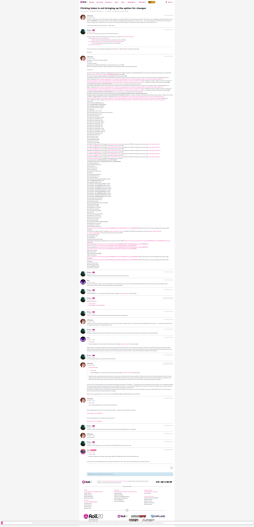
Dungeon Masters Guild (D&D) (151, 498)
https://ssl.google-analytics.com (139, 79)
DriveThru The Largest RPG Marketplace (91, 501)
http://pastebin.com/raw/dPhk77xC (95, 413)
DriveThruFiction (88, 505)
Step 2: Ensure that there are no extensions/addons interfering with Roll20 (107, 41)
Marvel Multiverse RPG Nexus (121, 498)
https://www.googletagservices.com (124, 79)
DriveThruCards (87, 506)
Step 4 (117, 49)
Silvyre (89, 30)
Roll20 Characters (88, 495)
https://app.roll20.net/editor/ (114, 144)
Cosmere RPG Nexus (119, 499)
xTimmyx (90, 16)
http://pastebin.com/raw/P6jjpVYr (94, 421)
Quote (93, 17)
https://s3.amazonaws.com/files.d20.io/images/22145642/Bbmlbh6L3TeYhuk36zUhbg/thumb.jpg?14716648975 (121, 247)
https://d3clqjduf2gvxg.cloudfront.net (121, 81)
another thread (93, 301)
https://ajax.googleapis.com (93, 81)
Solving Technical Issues (127, 36)
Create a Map (147, 493)
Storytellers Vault (148, 504)
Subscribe (152, 2)
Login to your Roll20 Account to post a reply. (102, 474)
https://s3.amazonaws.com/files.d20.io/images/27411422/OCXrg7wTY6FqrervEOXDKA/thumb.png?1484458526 (112, 260)
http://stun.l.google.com (140, 82)
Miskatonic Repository (149, 502)
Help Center (125, 481)
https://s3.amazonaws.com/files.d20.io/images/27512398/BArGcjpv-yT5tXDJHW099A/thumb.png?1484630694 (112, 256)
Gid (88, 450)
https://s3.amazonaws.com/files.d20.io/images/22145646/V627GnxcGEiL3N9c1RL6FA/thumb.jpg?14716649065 (121, 244)
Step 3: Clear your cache (95, 44)
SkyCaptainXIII (92, 367)
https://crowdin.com (129, 82)
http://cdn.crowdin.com (119, 82)
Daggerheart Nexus (118, 495)
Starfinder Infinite (148, 501)
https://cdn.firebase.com (135, 81)
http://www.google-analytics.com (106, 82)
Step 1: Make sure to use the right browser (99, 38)
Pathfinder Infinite (148, 499)
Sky (88, 280)
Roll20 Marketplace (88, 496)
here (163, 523)
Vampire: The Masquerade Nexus (121, 496)
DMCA (116, 481)
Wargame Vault (87, 508)
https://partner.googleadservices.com (106, 79)
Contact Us (121, 481)
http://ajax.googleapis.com (106, 81)
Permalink (89, 17)
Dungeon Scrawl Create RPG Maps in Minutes (150, 490)
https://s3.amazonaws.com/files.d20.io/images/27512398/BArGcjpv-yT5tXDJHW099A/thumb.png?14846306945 (112, 228)
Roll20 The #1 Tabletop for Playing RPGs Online (93, 490)
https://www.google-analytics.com (155, 79)
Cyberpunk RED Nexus (119, 501)
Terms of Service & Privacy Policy (109, 481)
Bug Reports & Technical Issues (96, 11)
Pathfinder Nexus (118, 493)
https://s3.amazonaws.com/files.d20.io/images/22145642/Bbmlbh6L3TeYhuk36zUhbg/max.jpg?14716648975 (112, 248)
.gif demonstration (124, 293)
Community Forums (84, 11)
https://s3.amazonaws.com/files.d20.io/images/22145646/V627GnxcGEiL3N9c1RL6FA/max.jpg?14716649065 (112, 245)
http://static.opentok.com (93, 82)
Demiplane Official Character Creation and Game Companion (125, 490)
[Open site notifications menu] (166, 2)
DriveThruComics (88, 503)
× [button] (223, 523)
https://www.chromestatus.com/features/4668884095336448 (103, 74)
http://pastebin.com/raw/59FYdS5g (97, 305)
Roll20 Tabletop (87, 493)
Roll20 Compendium (89, 498)
